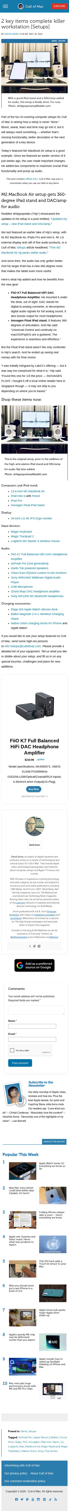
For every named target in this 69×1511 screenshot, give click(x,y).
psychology (16, 918)
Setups (61, 41)
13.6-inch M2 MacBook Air (28, 491)
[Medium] (39, 946)
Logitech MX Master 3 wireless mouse (35, 541)
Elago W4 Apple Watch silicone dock (34, 609)
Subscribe (59, 6)
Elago (18, 1442)
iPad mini (46, 1442)
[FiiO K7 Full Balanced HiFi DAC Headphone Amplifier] (36, 707)
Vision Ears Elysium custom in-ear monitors (39, 572)
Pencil (36, 496)
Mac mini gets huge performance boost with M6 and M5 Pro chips (22, 1386)
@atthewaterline (18, 937)
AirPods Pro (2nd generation (29, 563)
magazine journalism (45, 915)
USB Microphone (22, 586)
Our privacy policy (15, 1473)
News (54, 41)
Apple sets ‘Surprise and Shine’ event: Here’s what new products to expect (22, 1241)
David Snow (11, 34)
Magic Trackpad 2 (22, 536)
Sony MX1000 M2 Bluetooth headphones (37, 596)
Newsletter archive (54, 1142)
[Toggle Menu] (5, 6)
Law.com (20, 902)
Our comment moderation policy (24, 1481)
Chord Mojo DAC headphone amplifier (35, 591)
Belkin (54, 1437)
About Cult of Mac (41, 1473)
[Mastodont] (34, 946)
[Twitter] (30, 946)
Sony (41, 1451)
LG (62, 1442)
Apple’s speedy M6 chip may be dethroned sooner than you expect (22, 1337)
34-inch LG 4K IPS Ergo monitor (31, 518)
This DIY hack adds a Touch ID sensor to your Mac (52, 1264)
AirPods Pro (25, 1437)
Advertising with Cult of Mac (22, 1465)
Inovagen (34, 1442)
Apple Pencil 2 (41, 1437)
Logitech (13, 1446)
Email (12, 1034)
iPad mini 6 (18, 496)
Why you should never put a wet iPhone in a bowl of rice (21, 1288)
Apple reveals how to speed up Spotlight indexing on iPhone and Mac (52, 1363)
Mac (21, 1446)
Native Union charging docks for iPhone (36, 623)
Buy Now (34, 789)
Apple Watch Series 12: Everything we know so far (52, 1166)
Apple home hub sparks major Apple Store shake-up (52, 1313)
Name (12, 1021)
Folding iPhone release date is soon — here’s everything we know (51, 1215)
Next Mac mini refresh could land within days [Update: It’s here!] (21, 1191)
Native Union (29, 1451)
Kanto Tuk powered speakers (29, 568)
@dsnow (53, 937)
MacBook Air (32, 1446)
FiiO (25, 1442)
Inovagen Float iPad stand (27, 505)
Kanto (56, 1442)
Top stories (51, 1451)
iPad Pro (16, 500)
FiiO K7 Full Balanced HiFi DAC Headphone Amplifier (34, 746)
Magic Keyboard (21, 531)
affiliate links (31, 179)
